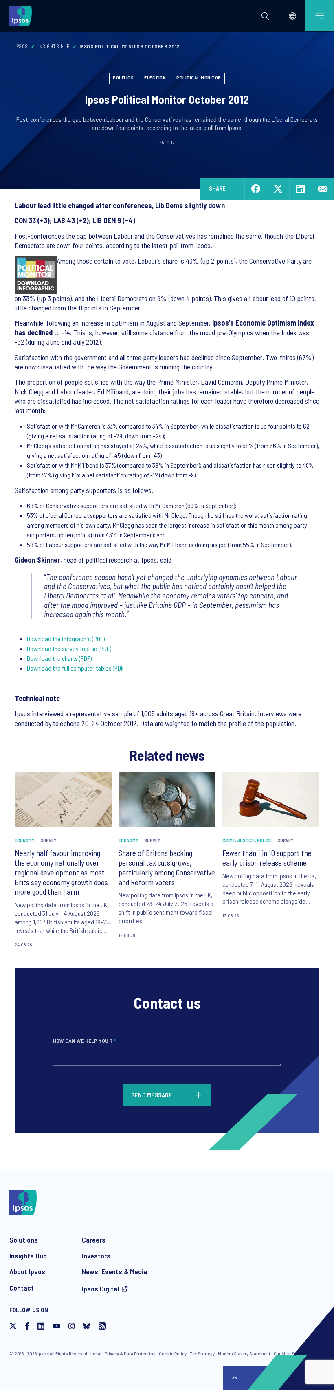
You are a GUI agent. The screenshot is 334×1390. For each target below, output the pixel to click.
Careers (93, 1239)
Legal (95, 1353)
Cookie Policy (173, 1353)
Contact (21, 1287)
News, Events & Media (114, 1271)
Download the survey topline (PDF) (69, 648)
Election (155, 77)
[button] (265, 16)
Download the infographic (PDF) (66, 638)
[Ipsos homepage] (22, 15)
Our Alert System (290, 1353)
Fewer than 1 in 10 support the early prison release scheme (267, 857)
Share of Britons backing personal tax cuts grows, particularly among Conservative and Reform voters (167, 867)
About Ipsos (27, 1271)
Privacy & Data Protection (130, 1353)
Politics (123, 77)
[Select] (292, 16)
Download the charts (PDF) (59, 658)
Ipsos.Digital (100, 1288)
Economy (25, 840)
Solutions (23, 1239)
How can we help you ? (84, 1040)
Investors (96, 1255)
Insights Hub (53, 46)
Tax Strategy (202, 1353)
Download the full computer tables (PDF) (76, 668)
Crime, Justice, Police (247, 840)
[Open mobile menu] (319, 15)
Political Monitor (198, 77)
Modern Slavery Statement (244, 1353)
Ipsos (21, 46)
